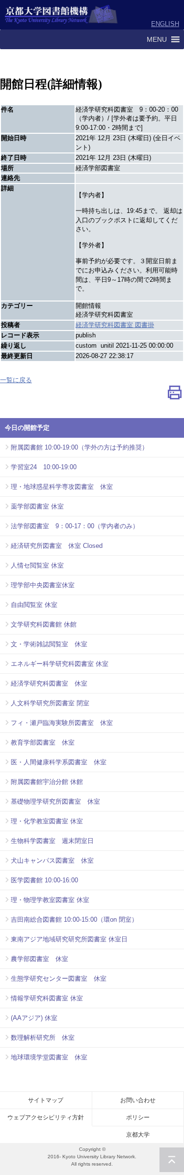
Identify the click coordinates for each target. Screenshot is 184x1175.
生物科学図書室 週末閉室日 (52, 840)
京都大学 (138, 1134)
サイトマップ (45, 1100)
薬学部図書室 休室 (37, 506)
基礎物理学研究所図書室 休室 (55, 801)
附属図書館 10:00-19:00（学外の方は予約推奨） (79, 447)
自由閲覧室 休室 (34, 604)
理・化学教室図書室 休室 (47, 821)
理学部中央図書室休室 (43, 585)
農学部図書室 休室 (39, 959)
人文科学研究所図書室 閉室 (50, 703)
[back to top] (171, 1159)
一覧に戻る (16, 380)
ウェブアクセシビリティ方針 (45, 1117)
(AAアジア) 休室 (34, 1018)
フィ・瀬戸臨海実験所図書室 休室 (62, 722)
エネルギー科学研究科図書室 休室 (59, 663)
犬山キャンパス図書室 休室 (52, 860)
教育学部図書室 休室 (43, 742)
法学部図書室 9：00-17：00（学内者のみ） (75, 526)
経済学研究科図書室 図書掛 (115, 325)
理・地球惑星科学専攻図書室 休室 (62, 486)
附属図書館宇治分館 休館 (47, 781)
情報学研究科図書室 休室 (47, 998)
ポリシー (138, 1117)
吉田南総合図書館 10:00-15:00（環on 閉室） (74, 919)
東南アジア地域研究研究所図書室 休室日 (69, 939)
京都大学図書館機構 (61, 15)
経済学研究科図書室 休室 (49, 683)
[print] (174, 394)
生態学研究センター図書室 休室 (58, 978)
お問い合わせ (138, 1100)
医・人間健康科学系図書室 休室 (58, 762)
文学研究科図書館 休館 (44, 624)
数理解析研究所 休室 (43, 1037)
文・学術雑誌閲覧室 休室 (49, 644)
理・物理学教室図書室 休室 (50, 900)
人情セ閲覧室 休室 (37, 565)
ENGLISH (165, 24)
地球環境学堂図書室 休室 (49, 1057)
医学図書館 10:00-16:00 (44, 880)
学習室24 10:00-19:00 (44, 467)
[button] (157, 39)
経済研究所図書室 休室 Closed (57, 545)
